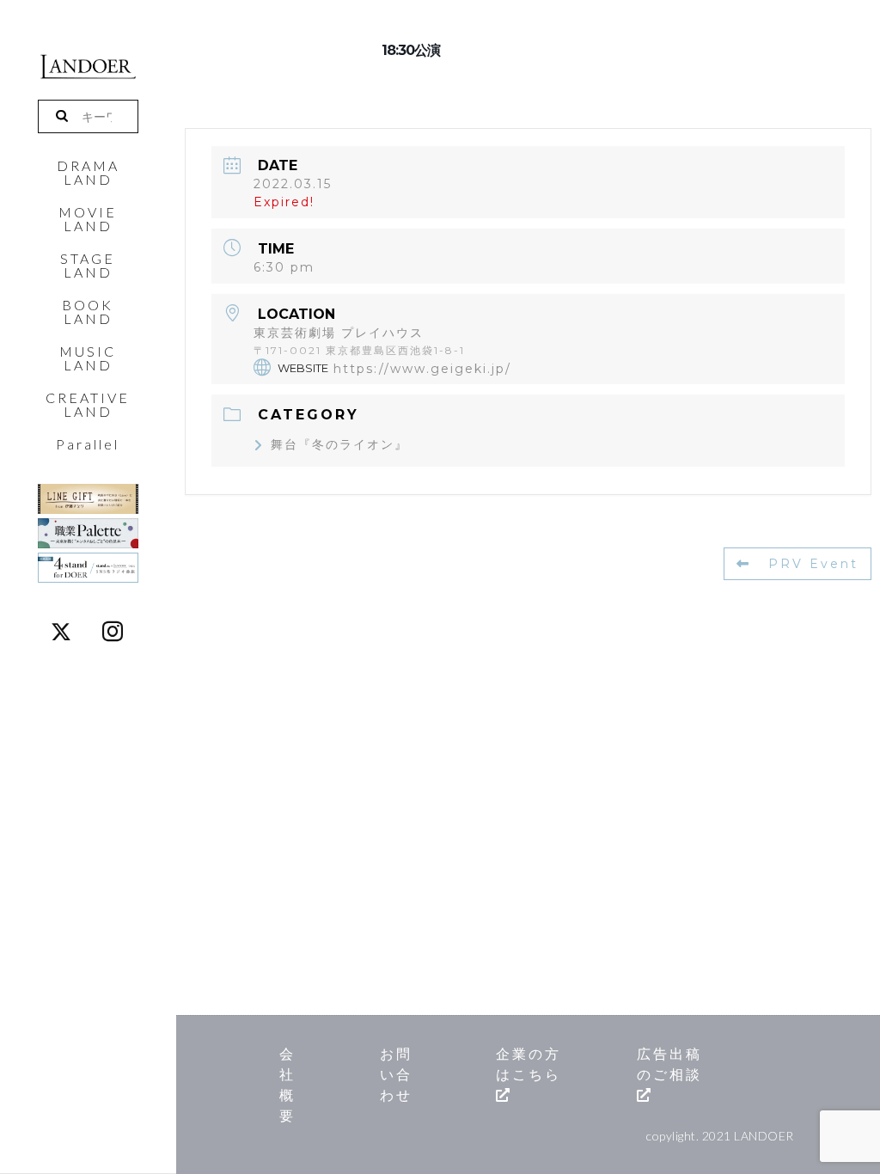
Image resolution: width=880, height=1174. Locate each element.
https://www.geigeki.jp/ (422, 368)
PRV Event (813, 564)
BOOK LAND (87, 312)
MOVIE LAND (87, 219)
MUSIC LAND (87, 358)
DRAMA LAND (88, 172)
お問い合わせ (396, 1074)
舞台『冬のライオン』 (339, 444)
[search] (69, 116)
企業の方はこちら (528, 1063)
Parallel (87, 444)
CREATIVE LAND (88, 405)
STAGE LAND (87, 265)
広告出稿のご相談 (669, 1063)
